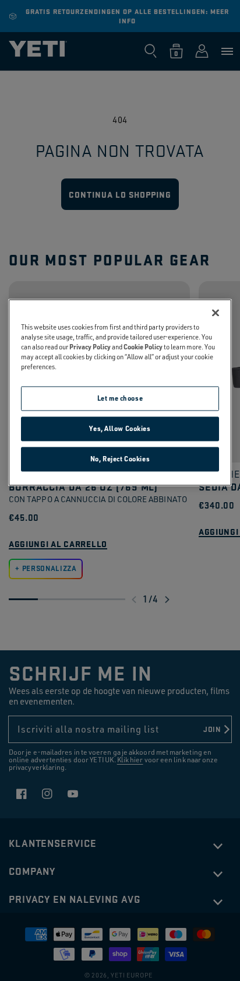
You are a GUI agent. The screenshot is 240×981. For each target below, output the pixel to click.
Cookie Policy (143, 346)
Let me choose (120, 398)
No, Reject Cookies (120, 458)
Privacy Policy (90, 346)
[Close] (215, 312)
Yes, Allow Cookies (119, 428)
